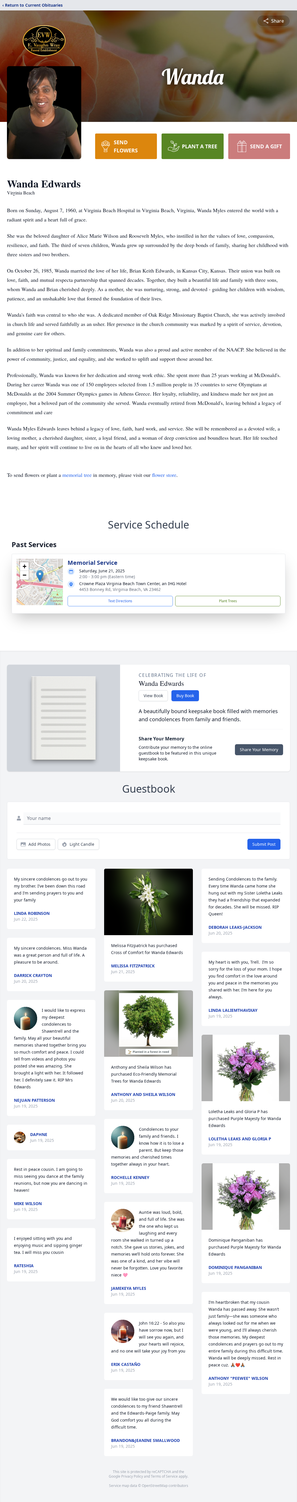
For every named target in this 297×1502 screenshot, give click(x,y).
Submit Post (264, 844)
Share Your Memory (259, 749)
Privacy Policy (132, 1476)
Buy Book (185, 695)
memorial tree (77, 474)
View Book (153, 695)
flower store (164, 474)
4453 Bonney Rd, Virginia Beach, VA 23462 (120, 589)
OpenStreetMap (155, 1485)
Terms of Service (164, 1476)
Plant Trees (228, 600)
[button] (40, 576)
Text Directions (120, 600)
